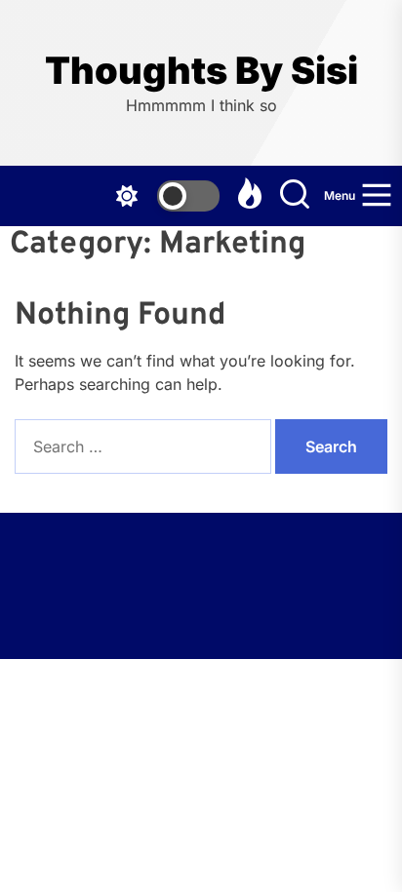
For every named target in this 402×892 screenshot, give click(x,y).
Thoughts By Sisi (201, 71)
